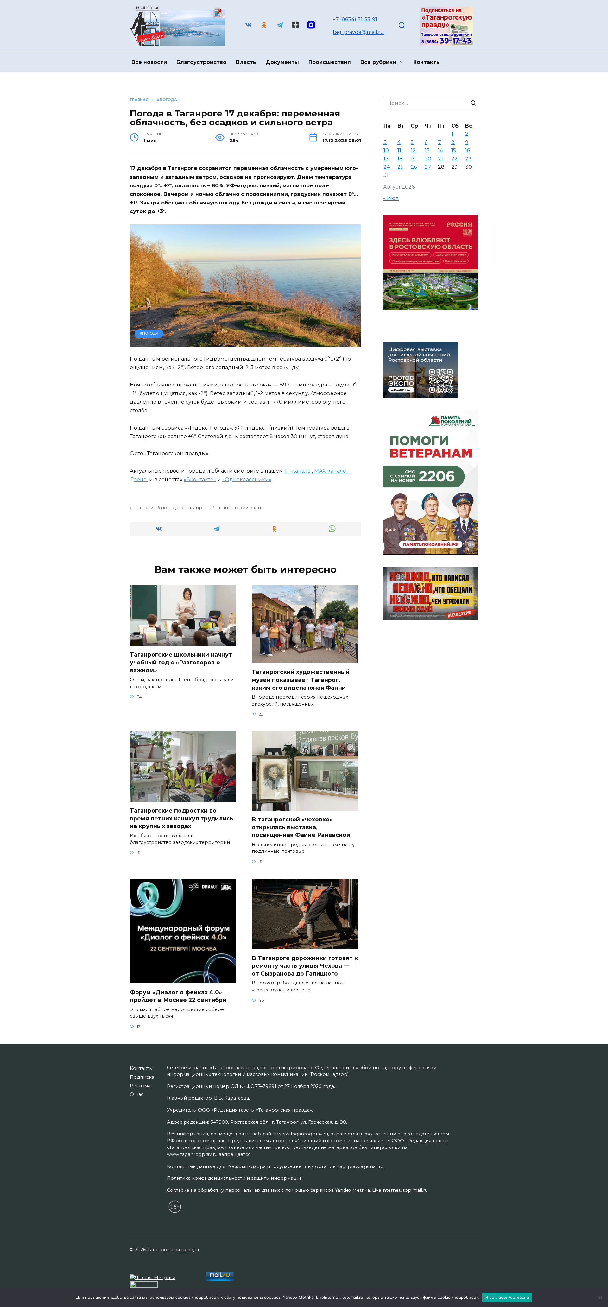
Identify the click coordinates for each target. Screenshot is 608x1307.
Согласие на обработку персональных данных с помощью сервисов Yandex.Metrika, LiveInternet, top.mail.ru (297, 1190)
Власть (246, 62)
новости (143, 508)
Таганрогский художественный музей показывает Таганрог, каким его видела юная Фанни (301, 680)
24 (386, 167)
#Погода (149, 333)
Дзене (139, 479)
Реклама (140, 1086)
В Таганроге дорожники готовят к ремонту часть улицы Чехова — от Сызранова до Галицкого (305, 966)
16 (467, 151)
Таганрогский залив (239, 508)
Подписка (142, 1077)
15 (453, 151)
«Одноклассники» (246, 479)
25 (400, 167)
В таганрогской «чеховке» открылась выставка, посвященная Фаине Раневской (301, 827)
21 (440, 159)
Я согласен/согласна (507, 1297)
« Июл (391, 198)
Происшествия (329, 62)
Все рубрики (378, 62)
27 (428, 167)
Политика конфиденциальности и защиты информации (235, 1178)
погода (169, 508)
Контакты (427, 62)
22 (454, 159)
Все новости (149, 62)
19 (413, 159)
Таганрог (196, 508)
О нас (136, 1094)
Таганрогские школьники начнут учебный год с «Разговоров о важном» (181, 662)
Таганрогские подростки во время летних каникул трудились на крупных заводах (181, 818)
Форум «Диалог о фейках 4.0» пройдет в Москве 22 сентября (183, 996)
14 (440, 151)
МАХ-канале (330, 471)
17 (386, 159)
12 (413, 151)
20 (428, 159)
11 (399, 151)
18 (400, 159)
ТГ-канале (298, 471)
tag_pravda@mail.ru (358, 32)
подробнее (204, 1297)
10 (386, 151)
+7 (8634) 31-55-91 (355, 19)
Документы (282, 62)
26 (414, 167)
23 (468, 159)
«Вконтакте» (200, 479)
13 (427, 151)
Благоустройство (201, 62)
